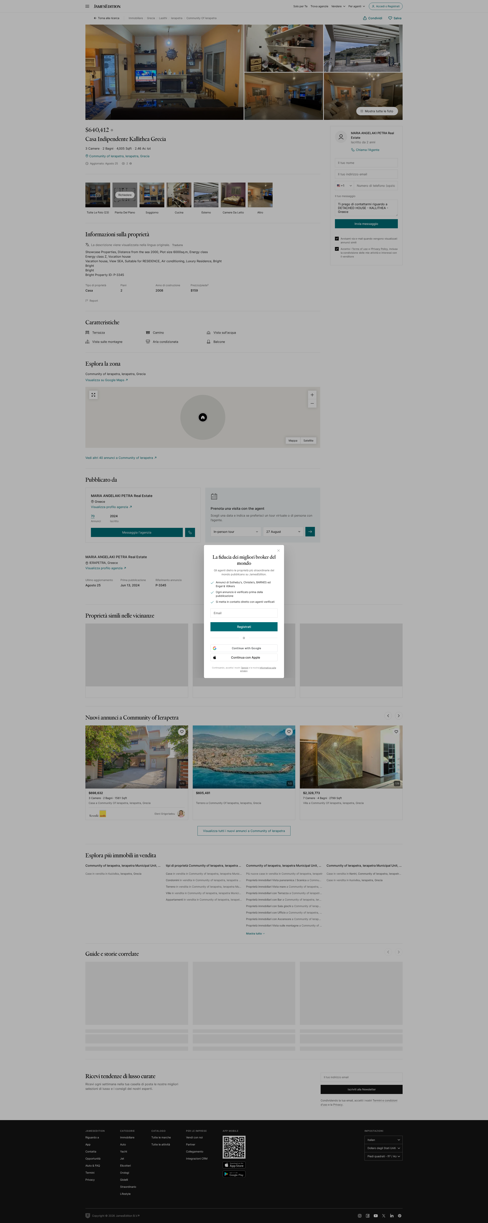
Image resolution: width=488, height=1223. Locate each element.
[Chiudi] (278, 550)
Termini (244, 667)
